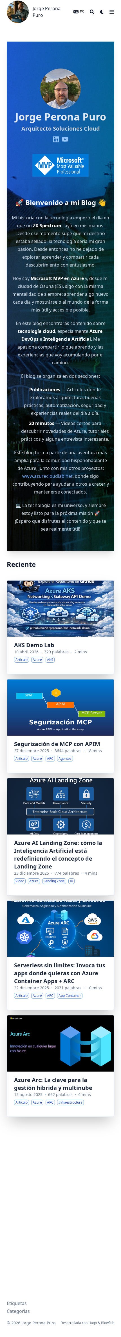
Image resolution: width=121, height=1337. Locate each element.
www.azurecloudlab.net (47, 476)
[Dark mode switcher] (102, 12)
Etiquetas (17, 1303)
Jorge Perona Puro (46, 11)
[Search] (92, 12)
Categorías (18, 1311)
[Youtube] (65, 139)
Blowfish (107, 1322)
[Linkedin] (55, 139)
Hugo (92, 1322)
